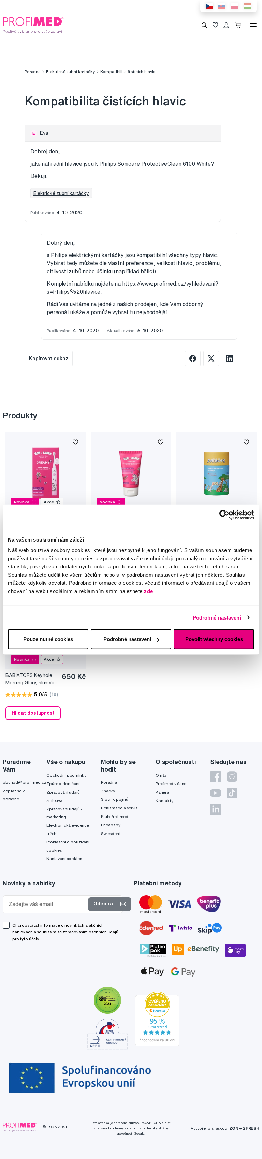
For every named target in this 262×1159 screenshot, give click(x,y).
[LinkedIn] (215, 809)
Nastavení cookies (64, 858)
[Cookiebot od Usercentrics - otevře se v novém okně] (224, 514)
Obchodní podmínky (66, 775)
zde (148, 591)
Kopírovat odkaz (48, 358)
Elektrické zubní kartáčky (70, 71)
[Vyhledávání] (204, 24)
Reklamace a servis (119, 808)
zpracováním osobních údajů (90, 932)
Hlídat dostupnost (33, 713)
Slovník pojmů (114, 799)
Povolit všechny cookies (214, 639)
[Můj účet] (226, 24)
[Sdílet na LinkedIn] (229, 358)
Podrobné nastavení (217, 617)
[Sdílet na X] (211, 358)
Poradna (33, 71)
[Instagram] (232, 776)
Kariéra (162, 792)
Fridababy (110, 825)
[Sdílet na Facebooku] (193, 358)
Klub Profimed (114, 816)
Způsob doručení (62, 783)
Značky (108, 791)
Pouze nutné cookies (48, 639)
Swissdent (111, 833)
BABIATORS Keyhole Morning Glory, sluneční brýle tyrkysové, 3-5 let (31, 679)
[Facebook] (215, 776)
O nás (161, 775)
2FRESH (251, 1128)
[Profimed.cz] (33, 24)
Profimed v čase (171, 783)
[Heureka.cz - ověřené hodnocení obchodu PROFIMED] (157, 1018)
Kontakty (164, 800)
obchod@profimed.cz (24, 782)
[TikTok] (232, 793)
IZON (233, 1128)
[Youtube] (215, 793)
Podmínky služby (155, 1128)
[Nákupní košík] (239, 25)
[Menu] (253, 25)
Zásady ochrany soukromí (119, 1128)
